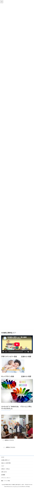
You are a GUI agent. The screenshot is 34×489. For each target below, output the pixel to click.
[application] (17, 344)
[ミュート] (28, 351)
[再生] (3, 351)
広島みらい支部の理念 (6, 463)
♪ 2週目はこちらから (9, 447)
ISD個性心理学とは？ (5, 460)
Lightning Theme (17, 486)
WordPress (11, 486)
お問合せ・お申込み (5, 469)
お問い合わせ (4, 471)
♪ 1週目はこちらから (8, 440)
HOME (2, 457)
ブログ (2, 466)
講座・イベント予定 (5, 480)
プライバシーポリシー (6, 477)
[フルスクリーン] (31, 351)
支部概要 (3, 474)
